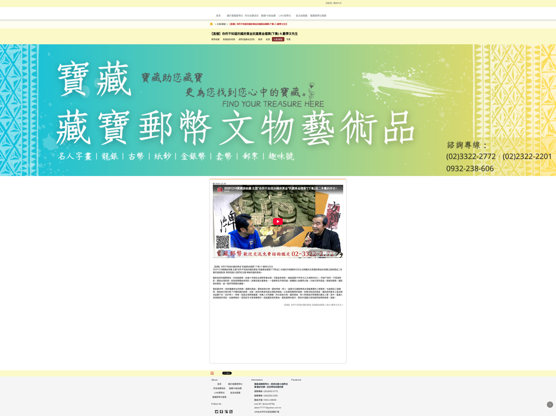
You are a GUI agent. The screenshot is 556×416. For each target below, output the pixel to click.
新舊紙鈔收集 (229, 39)
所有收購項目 (219, 388)
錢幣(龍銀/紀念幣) (247, 39)
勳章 (260, 39)
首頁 (211, 24)
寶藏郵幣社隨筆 (219, 397)
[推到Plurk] (212, 373)
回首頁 (329, 3)
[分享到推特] (216, 411)
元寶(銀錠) (221, 24)
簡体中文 (338, 3)
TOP (550, 405)
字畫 (288, 39)
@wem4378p (269, 404)
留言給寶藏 (235, 393)
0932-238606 (270, 400)
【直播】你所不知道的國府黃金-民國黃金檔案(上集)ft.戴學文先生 (312, 305)
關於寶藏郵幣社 (235, 384)
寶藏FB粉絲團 (235, 388)
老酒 (268, 39)
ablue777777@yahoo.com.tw (267, 407)
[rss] (231, 411)
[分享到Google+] (226, 411)
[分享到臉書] (221, 411)
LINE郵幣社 (219, 393)
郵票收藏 (215, 39)
